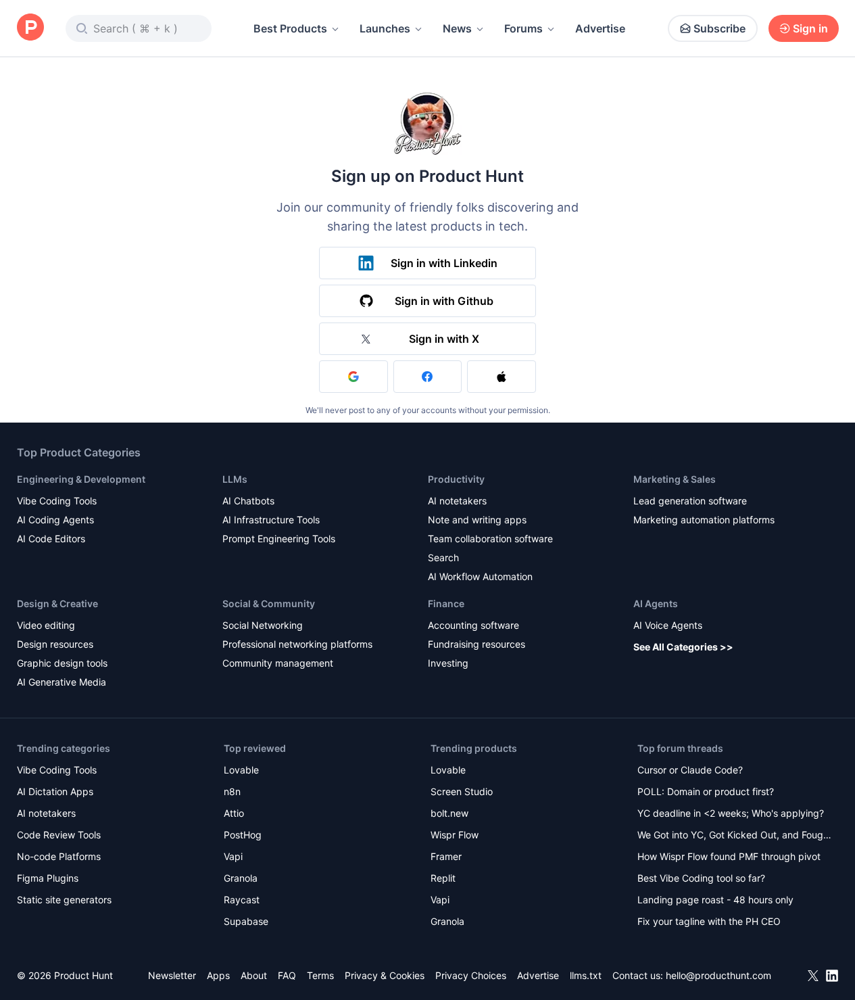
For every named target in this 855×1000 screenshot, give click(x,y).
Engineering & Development (81, 479)
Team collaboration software (490, 538)
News (457, 28)
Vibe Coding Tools (57, 500)
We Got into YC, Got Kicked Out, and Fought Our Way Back (734, 836)
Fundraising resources (476, 644)
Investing (448, 663)
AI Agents (655, 603)
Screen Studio (462, 791)
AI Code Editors (51, 538)
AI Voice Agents (667, 625)
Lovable (241, 770)
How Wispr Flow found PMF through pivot (729, 856)
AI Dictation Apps (55, 791)
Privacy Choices (470, 975)
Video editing (46, 625)
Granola (241, 878)
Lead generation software (690, 500)
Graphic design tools (62, 663)
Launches (385, 28)
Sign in (810, 28)
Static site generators (64, 899)
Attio (234, 813)
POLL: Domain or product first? (705, 791)
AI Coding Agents (55, 519)
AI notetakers (457, 500)
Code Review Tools (59, 834)
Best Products (290, 28)
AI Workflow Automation (480, 576)
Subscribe (719, 28)
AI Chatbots (248, 500)
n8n (232, 791)
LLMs (234, 479)
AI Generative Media (61, 682)
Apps (218, 975)
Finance (446, 603)
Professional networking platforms (297, 644)
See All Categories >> (683, 646)
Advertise (600, 28)
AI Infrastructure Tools (271, 519)
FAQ (287, 975)
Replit (443, 878)
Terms (320, 975)
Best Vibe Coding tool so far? (701, 878)
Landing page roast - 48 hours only (715, 899)
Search (443, 557)
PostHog (243, 834)
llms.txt (586, 975)
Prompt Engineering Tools (278, 538)
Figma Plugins (47, 878)
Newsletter (172, 975)
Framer (446, 856)
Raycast (242, 899)
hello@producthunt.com (718, 975)
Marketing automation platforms (704, 519)
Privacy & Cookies (384, 975)
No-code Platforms (59, 856)
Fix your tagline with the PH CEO (709, 921)
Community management (277, 663)
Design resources (55, 644)
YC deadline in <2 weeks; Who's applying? (730, 813)
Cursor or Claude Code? (690, 770)
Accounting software (473, 625)
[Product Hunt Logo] (30, 28)
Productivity (456, 479)
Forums (523, 28)
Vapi (233, 856)
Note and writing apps (477, 519)
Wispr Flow (455, 834)
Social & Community (268, 603)
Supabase (246, 921)
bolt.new (449, 813)
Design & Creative (57, 603)
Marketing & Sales (674, 479)
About (254, 975)
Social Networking (262, 625)
